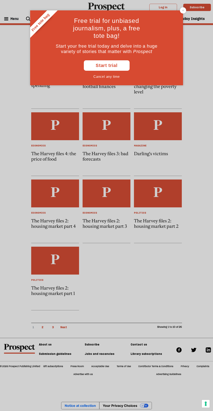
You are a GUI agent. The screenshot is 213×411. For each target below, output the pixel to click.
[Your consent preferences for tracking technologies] (206, 404)
